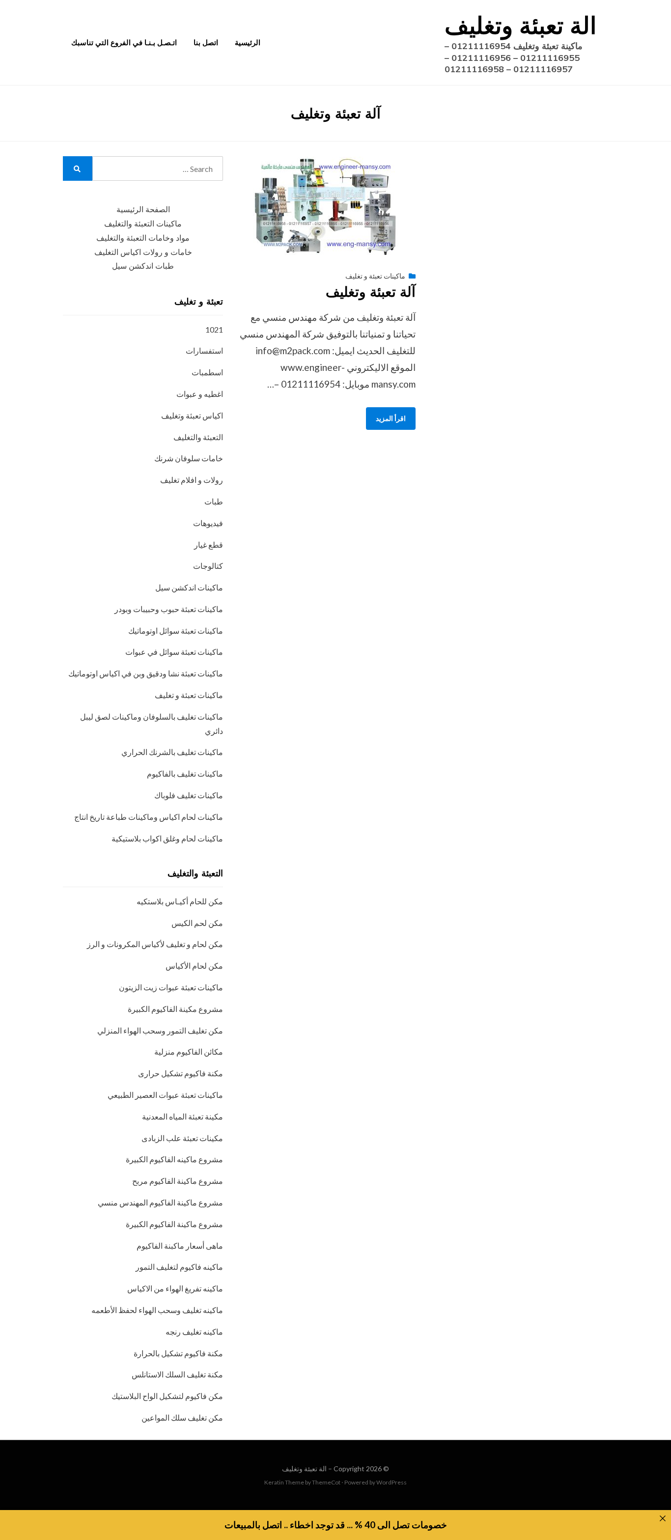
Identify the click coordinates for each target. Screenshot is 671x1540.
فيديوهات (208, 523)
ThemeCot (326, 1482)
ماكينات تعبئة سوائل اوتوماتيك (175, 630)
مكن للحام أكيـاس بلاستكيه (180, 901)
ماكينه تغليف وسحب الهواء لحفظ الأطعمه (157, 1310)
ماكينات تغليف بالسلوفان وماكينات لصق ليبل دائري (151, 723)
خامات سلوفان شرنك (188, 458)
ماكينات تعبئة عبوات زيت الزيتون (171, 987)
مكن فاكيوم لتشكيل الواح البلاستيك (167, 1395)
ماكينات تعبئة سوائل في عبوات (174, 651)
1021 (214, 329)
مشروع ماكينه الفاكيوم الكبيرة (174, 1159)
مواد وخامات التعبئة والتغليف (143, 238)
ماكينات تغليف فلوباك (188, 795)
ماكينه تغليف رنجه (194, 1331)
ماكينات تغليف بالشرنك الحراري (172, 751)
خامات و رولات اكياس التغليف (143, 252)
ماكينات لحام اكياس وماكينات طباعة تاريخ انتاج (148, 816)
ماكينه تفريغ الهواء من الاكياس (175, 1288)
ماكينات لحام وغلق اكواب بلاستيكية (167, 838)
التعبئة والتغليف (198, 437)
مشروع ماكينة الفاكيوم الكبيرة (174, 1224)
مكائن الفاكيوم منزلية (188, 1051)
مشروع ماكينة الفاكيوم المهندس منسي (160, 1202)
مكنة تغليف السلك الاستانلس (177, 1374)
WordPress (391, 1482)
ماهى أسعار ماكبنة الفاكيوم (180, 1245)
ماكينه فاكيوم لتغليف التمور (179, 1266)
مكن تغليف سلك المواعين (182, 1417)
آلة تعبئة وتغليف (371, 291)
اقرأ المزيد (391, 418)
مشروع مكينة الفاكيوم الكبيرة (175, 1008)
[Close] (662, 1518)
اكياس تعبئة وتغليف (192, 415)
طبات (213, 501)
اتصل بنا (206, 42)
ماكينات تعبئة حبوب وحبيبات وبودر (168, 609)
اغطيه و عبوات (199, 393)
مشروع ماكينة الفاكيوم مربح (177, 1180)
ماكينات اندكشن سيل (189, 587)
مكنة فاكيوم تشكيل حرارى (180, 1073)
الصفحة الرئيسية (143, 209)
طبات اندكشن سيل (143, 266)
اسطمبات (207, 372)
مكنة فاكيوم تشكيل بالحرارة (178, 1353)
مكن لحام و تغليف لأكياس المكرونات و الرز (155, 944)
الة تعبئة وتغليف (520, 25)
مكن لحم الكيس (197, 922)
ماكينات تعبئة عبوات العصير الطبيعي (165, 1094)
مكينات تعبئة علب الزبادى (182, 1138)
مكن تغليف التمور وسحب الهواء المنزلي (160, 1030)
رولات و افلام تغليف (191, 479)
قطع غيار (208, 544)
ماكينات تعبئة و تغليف (375, 276)
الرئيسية (247, 42)
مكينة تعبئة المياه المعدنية (182, 1116)
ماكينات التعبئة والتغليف (143, 224)
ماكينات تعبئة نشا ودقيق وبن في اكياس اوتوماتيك (145, 673)
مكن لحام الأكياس (194, 965)
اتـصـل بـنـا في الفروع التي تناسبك (124, 42)
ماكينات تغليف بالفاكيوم (185, 773)
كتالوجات (208, 565)
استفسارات (204, 350)
